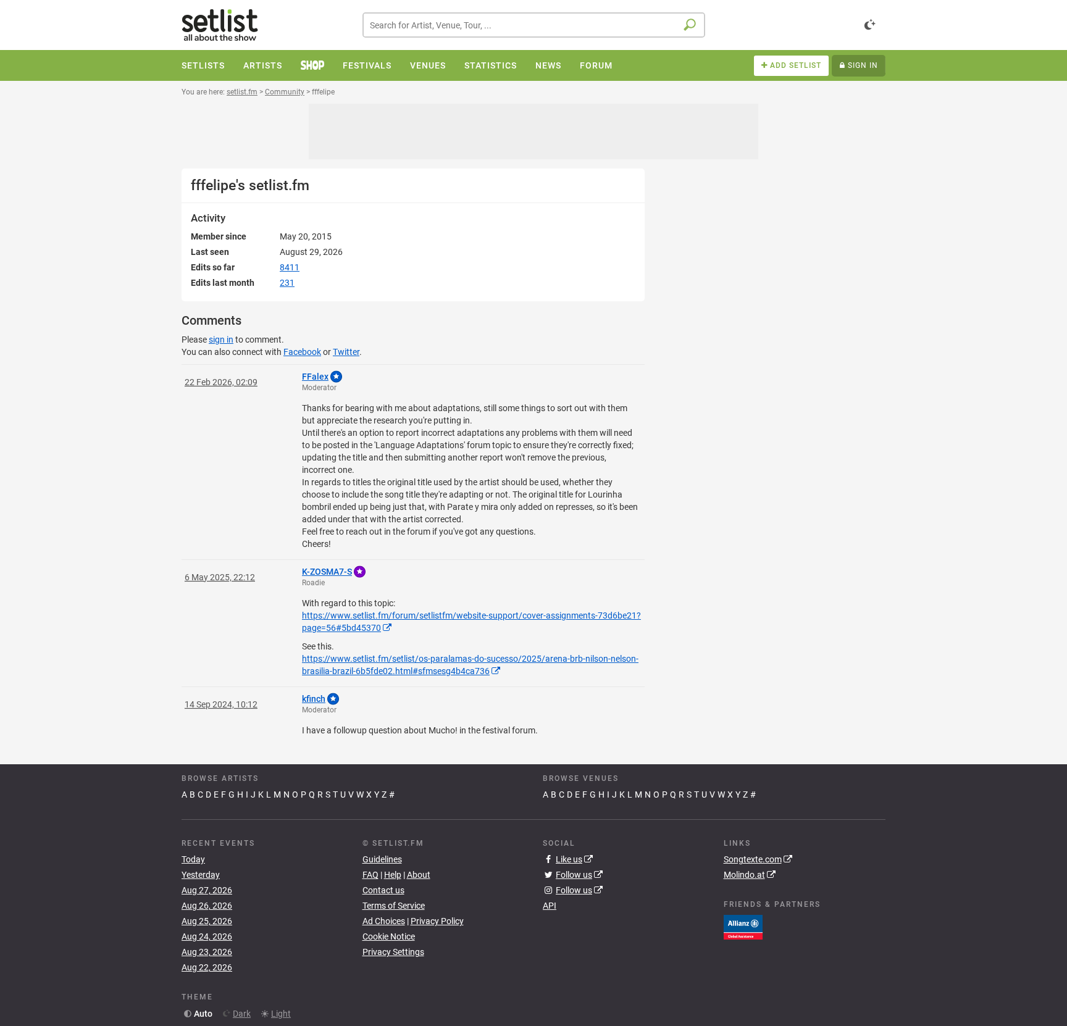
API (549, 906)
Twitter (346, 352)
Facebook (302, 352)
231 (287, 283)
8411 (289, 267)
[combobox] (533, 25)
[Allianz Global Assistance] (743, 926)
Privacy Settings (393, 952)
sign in (221, 339)
